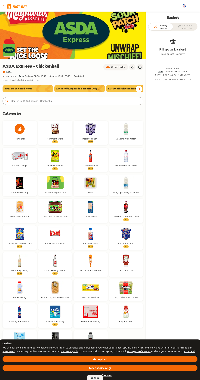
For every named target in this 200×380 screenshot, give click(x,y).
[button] (15, 5)
